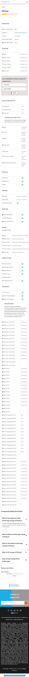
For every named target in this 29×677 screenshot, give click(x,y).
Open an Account (11, 14)
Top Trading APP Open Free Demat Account (14, 675)
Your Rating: (9, 573)
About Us (19, 617)
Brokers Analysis (17, 668)
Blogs (15, 617)
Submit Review (14, 585)
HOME (2, 617)
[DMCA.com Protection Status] (14, 613)
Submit (14, 92)
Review (14, 575)
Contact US (25, 617)
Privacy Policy (9, 619)
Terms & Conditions (18, 619)
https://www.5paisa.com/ (21, 32)
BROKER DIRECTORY (8, 617)
